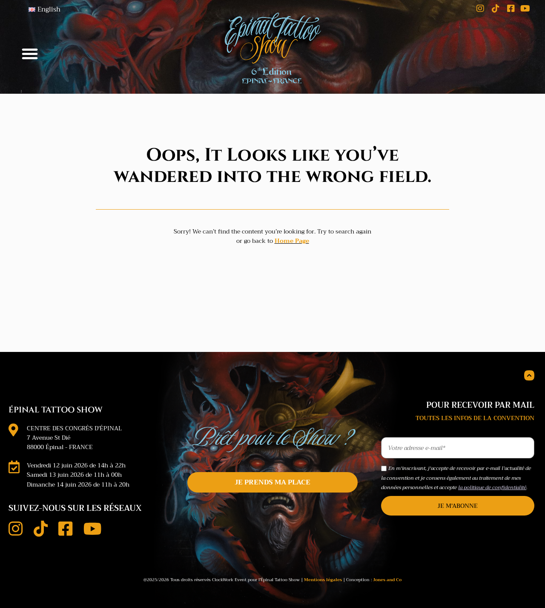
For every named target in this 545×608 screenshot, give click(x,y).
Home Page (292, 241)
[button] (30, 53)
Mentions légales (323, 579)
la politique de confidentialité (492, 487)
